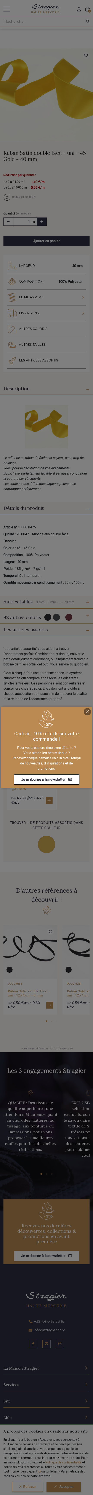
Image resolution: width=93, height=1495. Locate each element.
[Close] (87, 711)
